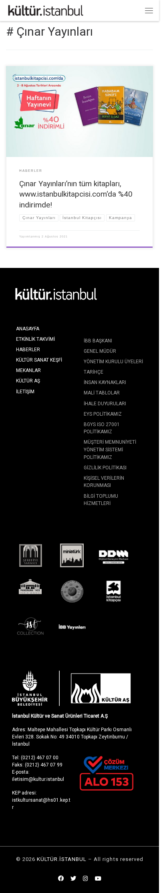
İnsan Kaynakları (105, 382)
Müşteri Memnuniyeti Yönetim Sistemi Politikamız (110, 449)
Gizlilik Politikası (105, 468)
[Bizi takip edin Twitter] (73, 879)
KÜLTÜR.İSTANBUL (62, 859)
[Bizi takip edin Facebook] (61, 879)
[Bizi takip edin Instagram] (85, 879)
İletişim (25, 391)
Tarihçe (93, 372)
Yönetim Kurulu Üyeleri (113, 361)
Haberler (28, 349)
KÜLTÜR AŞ (28, 381)
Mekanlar (28, 370)
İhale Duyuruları (105, 403)
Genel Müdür (100, 351)
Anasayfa (27, 329)
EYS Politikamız (103, 414)
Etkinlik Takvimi (35, 339)
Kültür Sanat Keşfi (39, 360)
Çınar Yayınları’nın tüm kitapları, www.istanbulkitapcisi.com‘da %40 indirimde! (76, 194)
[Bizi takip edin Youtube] (98, 879)
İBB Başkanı (98, 341)
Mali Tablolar (102, 393)
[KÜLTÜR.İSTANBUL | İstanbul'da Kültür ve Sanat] (45, 10)
